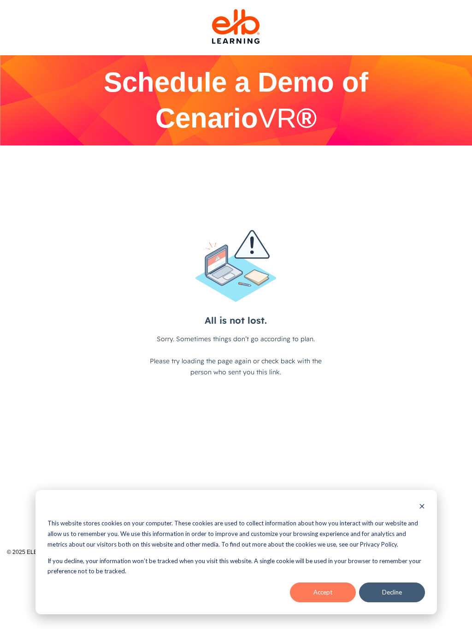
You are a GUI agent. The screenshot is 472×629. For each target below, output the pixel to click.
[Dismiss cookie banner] (422, 507)
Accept (322, 592)
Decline (392, 592)
